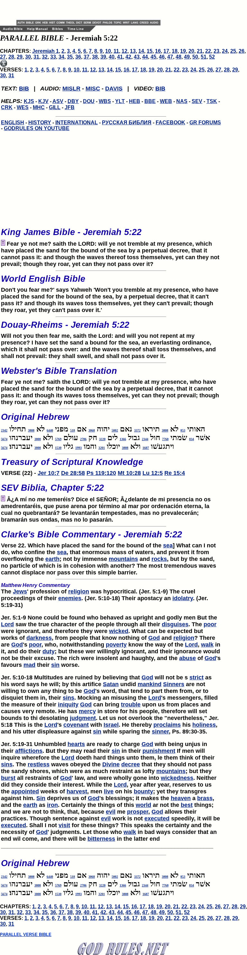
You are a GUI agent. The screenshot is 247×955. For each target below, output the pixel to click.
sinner (160, 731)
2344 (145, 439)
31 (36, 57)
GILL (54, 107)
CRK (7, 107)
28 (11, 57)
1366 (123, 439)
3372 (137, 430)
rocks (159, 559)
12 (124, 51)
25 (233, 51)
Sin (40, 798)
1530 (58, 447)
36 (78, 57)
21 (200, 51)
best (187, 805)
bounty (143, 791)
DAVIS (114, 88)
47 (170, 57)
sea (168, 545)
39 (103, 57)
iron (52, 805)
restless (39, 764)
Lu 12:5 (152, 473)
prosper (137, 811)
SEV (197, 101)
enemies (69, 598)
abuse (187, 658)
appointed (25, 791)
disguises (175, 624)
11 (116, 51)
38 (95, 57)
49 (187, 57)
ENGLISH (12, 122)
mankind (149, 684)
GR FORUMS (205, 122)
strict (196, 677)
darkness (39, 638)
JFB (70, 107)
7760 (165, 439)
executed (156, 818)
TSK (211, 101)
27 (3, 57)
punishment (158, 751)
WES (23, 107)
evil (110, 811)
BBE (150, 101)
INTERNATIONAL (76, 122)
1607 (145, 447)
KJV (43, 101)
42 (128, 57)
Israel (111, 725)
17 (166, 51)
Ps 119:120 (101, 473)
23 (216, 51)
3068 (91, 430)
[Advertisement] (91, 9)
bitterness (101, 839)
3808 (165, 430)
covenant (76, 725)
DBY (73, 101)
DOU (89, 101)
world (143, 805)
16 (158, 51)
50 (195, 57)
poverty (116, 644)
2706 (83, 439)
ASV (57, 101)
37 (86, 57)
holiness (204, 725)
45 (153, 57)
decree (130, 764)
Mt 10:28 (129, 473)
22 (208, 51)
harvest (77, 791)
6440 (50, 430)
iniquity (68, 704)
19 (183, 51)
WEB (166, 101)
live (109, 791)
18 (175, 51)
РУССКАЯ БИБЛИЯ (126, 122)
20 (191, 51)
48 (178, 57)
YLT (120, 101)
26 (241, 51)
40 (111, 57)
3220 (102, 439)
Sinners (173, 684)
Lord (7, 624)
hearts (76, 744)
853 (182, 430)
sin (55, 665)
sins (68, 698)
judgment (83, 718)
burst (8, 778)
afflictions (28, 751)
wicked (118, 631)
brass (205, 798)
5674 (4, 439)
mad (29, 665)
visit (64, 825)
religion (78, 591)
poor (210, 624)
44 (145, 57)
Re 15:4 (174, 473)
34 (61, 57)
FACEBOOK (170, 122)
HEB (134, 101)
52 (212, 57)
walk (207, 644)
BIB (24, 88)
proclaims (167, 725)
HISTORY (39, 122)
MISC (93, 88)
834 (191, 439)
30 (28, 57)
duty (48, 651)
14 (141, 51)
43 (137, 57)
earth (52, 559)
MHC (39, 107)
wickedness (177, 778)
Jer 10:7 (48, 473)
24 (225, 51)
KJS (29, 101)
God (154, 638)
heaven (181, 798)
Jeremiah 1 (45, 51)
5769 (58, 439)
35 (70, 57)
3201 (101, 447)
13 (133, 51)
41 (120, 57)
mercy (87, 711)
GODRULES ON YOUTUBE (36, 128)
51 (203, 57)
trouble (131, 704)
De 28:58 (73, 473)
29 (20, 57)
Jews (20, 591)
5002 (115, 430)
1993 (78, 447)
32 (45, 57)
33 (53, 57)
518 (72, 430)
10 (108, 51)
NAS (182, 101)
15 (149, 51)
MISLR (71, 88)
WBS (105, 101)
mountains (123, 559)
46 (162, 57)
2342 (4, 430)
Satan (111, 684)
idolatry (182, 598)
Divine (111, 764)
